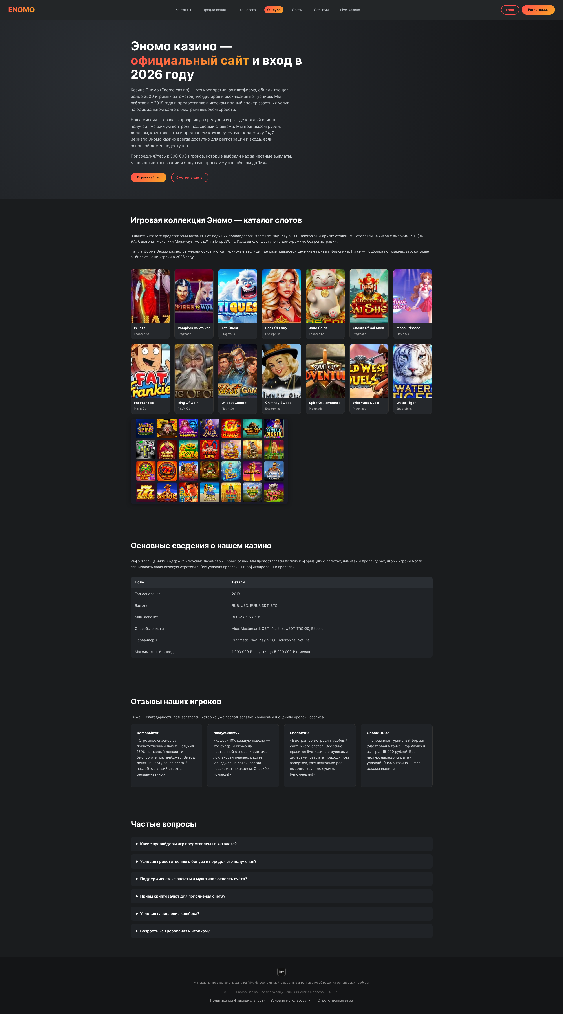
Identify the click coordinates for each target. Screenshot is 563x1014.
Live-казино (350, 10)
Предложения (214, 10)
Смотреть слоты (189, 177)
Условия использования (292, 1000)
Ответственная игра (335, 1000)
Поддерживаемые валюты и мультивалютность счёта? (193, 878)
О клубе (274, 10)
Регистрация (538, 9)
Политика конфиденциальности (238, 1000)
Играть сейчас (148, 177)
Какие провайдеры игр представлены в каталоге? (188, 844)
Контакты (183, 10)
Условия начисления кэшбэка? (169, 913)
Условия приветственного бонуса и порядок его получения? (198, 861)
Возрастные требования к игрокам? (175, 931)
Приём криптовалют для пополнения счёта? (182, 896)
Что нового (246, 10)
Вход (510, 10)
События (321, 10)
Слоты (297, 10)
